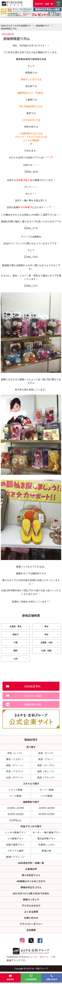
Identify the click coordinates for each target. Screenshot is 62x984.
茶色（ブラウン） (15, 771)
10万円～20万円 (15, 808)
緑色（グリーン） (15, 765)
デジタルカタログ (31, 905)
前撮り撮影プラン (15, 844)
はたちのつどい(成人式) (31, 893)
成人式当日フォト (31, 875)
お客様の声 (31, 869)
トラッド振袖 (15, 789)
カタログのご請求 (32, 695)
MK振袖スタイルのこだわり (31, 881)
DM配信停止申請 (32, 704)
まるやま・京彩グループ (40, 956)
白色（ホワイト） (15, 777)
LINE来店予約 (31, 979)
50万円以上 (15, 820)
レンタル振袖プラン (15, 832)
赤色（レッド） (15, 753)
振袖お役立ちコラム (31, 887)
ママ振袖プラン (15, 838)
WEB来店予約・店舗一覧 (31, 862)
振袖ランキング (31, 899)
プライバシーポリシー (31, 923)
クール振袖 (15, 795)
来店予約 (10, 979)
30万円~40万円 (15, 814)
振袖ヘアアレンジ (15, 856)
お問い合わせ (51, 979)
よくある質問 (31, 911)
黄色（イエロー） (15, 759)
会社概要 (31, 930)
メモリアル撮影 (15, 850)
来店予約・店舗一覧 (44, 3)
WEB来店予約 (32, 686)
